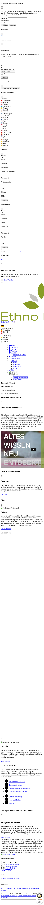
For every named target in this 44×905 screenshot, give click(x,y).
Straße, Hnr (4, 227)
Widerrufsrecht (31, 896)
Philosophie (17, 366)
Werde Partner (17, 379)
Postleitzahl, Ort (6, 182)
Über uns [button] (14, 361)
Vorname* (4, 18)
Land (2, 188)
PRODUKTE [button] (15, 347)
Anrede (3, 156)
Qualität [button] (13, 353)
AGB (15, 896)
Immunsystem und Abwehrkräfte (19, 788)
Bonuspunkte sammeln (20, 376)
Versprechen (17, 355)
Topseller (13, 349)
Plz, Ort (3, 237)
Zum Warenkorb (9, 280)
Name (3, 223)
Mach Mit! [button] (14, 374)
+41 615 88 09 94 (11, 868)
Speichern (5, 77)
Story (15, 362)
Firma (3, 159)
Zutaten (23, 355)
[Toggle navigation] (1, 282)
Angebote (14, 351)
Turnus (3, 73)
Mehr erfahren (5, 761)
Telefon (3, 192)
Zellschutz (12, 803)
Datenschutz (22, 896)
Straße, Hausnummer (7, 172)
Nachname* (5, 21)
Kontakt (3, 878)
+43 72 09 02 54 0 (11, 866)
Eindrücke (16, 364)
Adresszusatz (5, 178)
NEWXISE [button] (15, 372)
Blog (12, 370)
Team (15, 368)
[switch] (39, 902)
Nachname (4, 168)
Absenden (13, 25)
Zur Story (4, 494)
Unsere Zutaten (6, 529)
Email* (3, 23)
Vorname (4, 164)
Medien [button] (13, 356)
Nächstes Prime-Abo (7, 69)
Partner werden (25, 888)
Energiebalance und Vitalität (18, 792)
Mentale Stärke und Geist (17, 782)
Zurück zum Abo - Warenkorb (10, 88)
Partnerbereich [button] (15, 359)
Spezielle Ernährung (15, 797)
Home (13, 345)
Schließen (5, 25)
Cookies (11, 896)
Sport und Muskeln (15, 800)
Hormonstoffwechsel (15, 785)
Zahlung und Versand (13, 878)
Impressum (4, 896)
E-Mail (3, 196)
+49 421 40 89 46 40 (12, 864)
